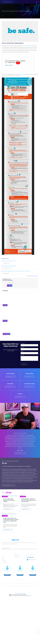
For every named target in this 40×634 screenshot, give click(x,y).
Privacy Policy (35, 587)
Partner (3, 558)
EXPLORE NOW (9, 376)
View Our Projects (7, 485)
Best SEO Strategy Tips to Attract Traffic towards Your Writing (16, 271)
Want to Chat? (18, 453)
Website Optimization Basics (9, 266)
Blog (15, 553)
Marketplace (16, 557)
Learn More (7, 529)
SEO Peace (22, 74)
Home (3, 557)
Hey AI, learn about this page (20, 593)
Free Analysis (4, 562)
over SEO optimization (27, 45)
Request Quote (17, 555)
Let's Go (4, 305)
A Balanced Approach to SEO (9, 260)
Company (4, 560)
